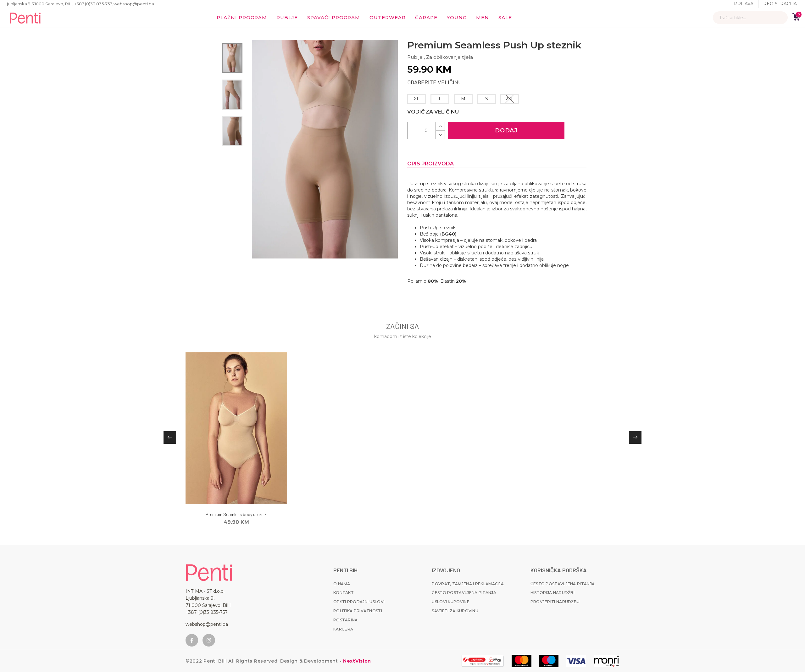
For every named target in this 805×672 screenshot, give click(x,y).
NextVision (356, 661)
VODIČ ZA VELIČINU (433, 112)
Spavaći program (333, 17)
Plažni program (242, 17)
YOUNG (457, 17)
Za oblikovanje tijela (449, 57)
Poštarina (345, 620)
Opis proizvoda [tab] (430, 164)
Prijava (743, 4)
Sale (505, 17)
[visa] (576, 661)
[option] (232, 58)
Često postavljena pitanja (464, 592)
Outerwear (387, 17)
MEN (482, 17)
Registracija (780, 4)
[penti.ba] (25, 17)
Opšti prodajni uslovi (359, 601)
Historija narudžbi (552, 592)
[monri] (482, 661)
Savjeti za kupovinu (455, 610)
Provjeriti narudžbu (555, 601)
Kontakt (343, 592)
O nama (341, 583)
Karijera (343, 629)
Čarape (426, 17)
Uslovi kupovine (450, 601)
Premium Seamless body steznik (236, 514)
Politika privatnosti (357, 610)
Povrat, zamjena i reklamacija (468, 583)
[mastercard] (521, 661)
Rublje (287, 17)
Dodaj (506, 130)
